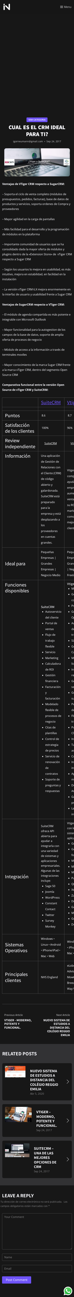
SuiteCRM (51, 402)
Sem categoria (37, 119)
